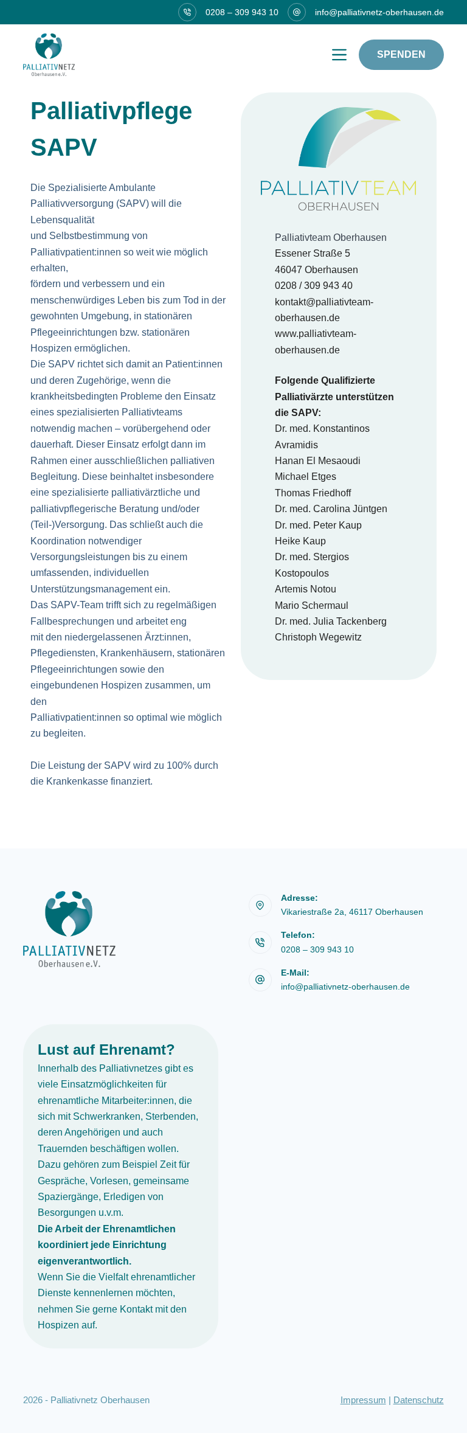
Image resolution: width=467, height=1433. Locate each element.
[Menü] (339, 54)
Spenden (401, 54)
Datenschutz (418, 1400)
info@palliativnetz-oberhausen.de (379, 12)
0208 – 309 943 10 (242, 12)
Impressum (363, 1400)
